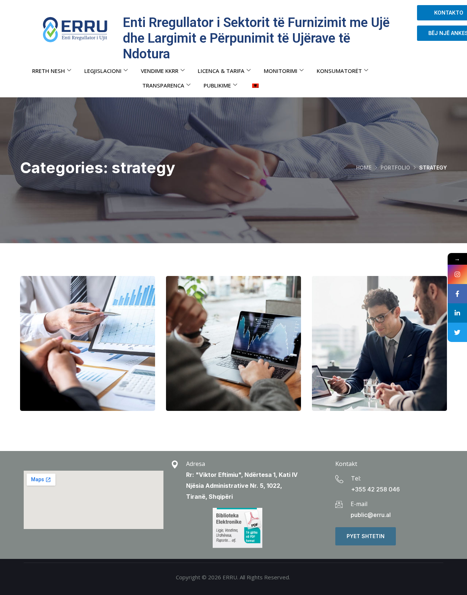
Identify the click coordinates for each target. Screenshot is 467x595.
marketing (216, 366)
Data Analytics (88, 350)
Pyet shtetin (366, 536)
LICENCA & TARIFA (221, 70)
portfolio (395, 167)
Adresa (195, 464)
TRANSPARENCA (163, 85)
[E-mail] (339, 504)
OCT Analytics (233, 350)
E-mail (359, 504)
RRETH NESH (48, 70)
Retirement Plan (379, 350)
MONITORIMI (280, 70)
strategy (102, 366)
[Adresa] (175, 464)
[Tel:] (339, 479)
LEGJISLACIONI (102, 70)
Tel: (356, 478)
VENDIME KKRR (159, 70)
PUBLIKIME (217, 85)
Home (363, 167)
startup (70, 366)
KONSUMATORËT (339, 70)
